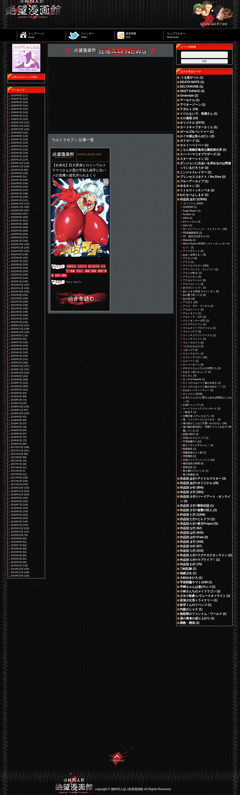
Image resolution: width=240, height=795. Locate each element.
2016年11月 (17, 491)
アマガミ (188, 302)
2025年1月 (16, 159)
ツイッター (87, 35)
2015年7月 (16, 545)
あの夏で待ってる (192, 294)
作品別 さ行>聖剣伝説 (194, 505)
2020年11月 (17, 329)
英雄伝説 (188, 467)
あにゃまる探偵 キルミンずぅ (199, 291)
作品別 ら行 (188, 550)
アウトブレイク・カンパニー (198, 269)
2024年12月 (17, 163)
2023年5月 (16, 227)
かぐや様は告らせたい (195, 136)
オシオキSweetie (192, 379)
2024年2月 (16, 197)
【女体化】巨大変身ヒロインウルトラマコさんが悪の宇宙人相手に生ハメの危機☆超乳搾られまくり (79, 170)
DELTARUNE (189, 86)
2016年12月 (17, 487)
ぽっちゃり (94, 266)
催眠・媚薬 (90, 271)
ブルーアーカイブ (192, 181)
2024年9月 (16, 173)
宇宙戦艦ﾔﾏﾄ (189, 441)
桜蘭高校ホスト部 (192, 452)
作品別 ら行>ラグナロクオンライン (203, 555)
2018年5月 (16, 430)
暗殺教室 (188, 448)
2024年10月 (17, 170)
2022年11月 (17, 247)
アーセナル (187, 100)
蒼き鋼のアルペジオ (194, 470)
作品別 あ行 (188, 199)
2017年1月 (16, 484)
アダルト (186, 109)
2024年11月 (17, 166)
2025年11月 (17, 126)
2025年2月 (16, 156)
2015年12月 (17, 528)
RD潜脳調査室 (190, 232)
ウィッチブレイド (192, 338)
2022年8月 (16, 257)
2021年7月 (16, 301)
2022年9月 (16, 254)
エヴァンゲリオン (192, 357)
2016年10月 (17, 494)
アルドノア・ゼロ (192, 316)
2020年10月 (17, 332)
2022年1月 (16, 281)
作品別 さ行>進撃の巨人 (196, 510)
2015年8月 (16, 542)
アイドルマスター (192, 265)
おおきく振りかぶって (195, 372)
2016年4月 (16, 515)
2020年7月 (16, 342)
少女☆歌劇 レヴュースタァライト (203, 595)
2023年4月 (16, 230)
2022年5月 (16, 268)
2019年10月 (17, 372)
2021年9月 (16, 295)
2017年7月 (16, 464)
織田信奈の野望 (191, 463)
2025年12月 (17, 122)
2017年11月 (17, 450)
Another (187, 214)
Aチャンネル (190, 221)
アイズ (186, 262)
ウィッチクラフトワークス (197, 335)
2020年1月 (16, 362)
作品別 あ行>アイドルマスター (200, 478)
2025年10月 (17, 129)
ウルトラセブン (74, 282)
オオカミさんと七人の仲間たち (200, 368)
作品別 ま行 (188, 541)
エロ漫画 (186, 118)
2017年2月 (16, 481)
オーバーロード (191, 364)
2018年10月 (17, 413)
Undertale (187, 95)
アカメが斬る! (190, 273)
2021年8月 (16, 298)
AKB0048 (188, 207)
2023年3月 (16, 234)
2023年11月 (17, 207)
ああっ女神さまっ (192, 254)
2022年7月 (16, 261)
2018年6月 (16, 427)
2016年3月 (16, 518)
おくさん (188, 375)
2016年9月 (16, 498)
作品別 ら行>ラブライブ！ (197, 559)
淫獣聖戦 (188, 456)
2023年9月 (16, 214)
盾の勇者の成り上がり (195, 618)
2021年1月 (16, 322)
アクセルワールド (192, 280)
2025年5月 (16, 146)
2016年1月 (16, 525)
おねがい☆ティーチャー (196, 390)
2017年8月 (16, 460)
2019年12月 (17, 366)
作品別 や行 (188, 546)
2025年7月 (16, 139)
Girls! (186, 225)
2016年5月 (16, 511)
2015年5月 (16, 552)
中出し (79, 271)
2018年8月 (16, 420)
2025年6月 (16, 142)
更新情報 (131, 35)
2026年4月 (16, 109)
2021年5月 (16, 308)
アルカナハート (191, 309)
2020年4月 (16, 352)
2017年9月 (16, 457)
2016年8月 (16, 501)
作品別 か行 (188, 487)
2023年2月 (16, 237)
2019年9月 (16, 376)
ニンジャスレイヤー (193, 172)
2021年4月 (16, 312)
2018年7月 (16, 423)
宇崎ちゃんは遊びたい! (195, 586)
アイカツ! (188, 258)
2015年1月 (16, 565)
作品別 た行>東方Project (197, 523)
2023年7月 (16, 220)
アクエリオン (190, 276)
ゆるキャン (187, 185)
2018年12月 (17, 406)
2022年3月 (16, 274)
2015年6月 (16, 548)
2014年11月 (17, 572)
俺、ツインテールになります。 (200, 419)
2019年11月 (17, 369)
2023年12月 (17, 203)
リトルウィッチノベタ (195, 190)
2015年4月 (16, 555)
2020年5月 (16, 349)
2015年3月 (16, 558)
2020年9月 (16, 335)
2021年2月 (16, 318)
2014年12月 (17, 569)
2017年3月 (16, 477)
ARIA (186, 218)
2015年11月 (17, 531)
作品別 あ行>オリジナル (196, 483)
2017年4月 (16, 474)
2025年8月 (16, 136)
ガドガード (187, 140)
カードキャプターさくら (196, 127)
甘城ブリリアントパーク (196, 459)
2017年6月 (16, 467)
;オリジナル (189, 203)
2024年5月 (16, 186)
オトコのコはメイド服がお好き (200, 382)
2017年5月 (16, 471)
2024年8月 (16, 176)
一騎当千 (188, 412)
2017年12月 (17, 447)
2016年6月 (16, 508)
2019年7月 (16, 383)
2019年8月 (16, 379)
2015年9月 (16, 538)
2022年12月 (17, 244)
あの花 (186, 298)
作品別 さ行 (188, 492)
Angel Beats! (190, 210)
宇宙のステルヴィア (194, 437)
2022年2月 (16, 278)
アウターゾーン (190, 104)
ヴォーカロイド (191, 342)
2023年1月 (16, 241)
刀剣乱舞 (186, 568)
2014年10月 (17, 575)
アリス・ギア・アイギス (196, 306)
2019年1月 (16, 403)
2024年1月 (16, 200)
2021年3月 (16, 315)
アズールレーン (191, 284)
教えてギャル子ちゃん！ (196, 445)
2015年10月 (17, 535)
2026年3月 (16, 112)
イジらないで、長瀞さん (196, 113)
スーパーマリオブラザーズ (198, 154)
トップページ (36, 35)
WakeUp (187, 240)
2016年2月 (16, 521)
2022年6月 (16, 264)
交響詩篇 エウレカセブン (196, 416)
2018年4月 (16, 433)
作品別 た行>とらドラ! (195, 519)
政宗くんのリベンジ (193, 604)
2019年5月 (16, 389)
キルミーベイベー (192, 145)
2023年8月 (16, 217)
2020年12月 (17, 325)
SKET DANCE (190, 91)
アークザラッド (191, 251)
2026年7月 (16, 99)
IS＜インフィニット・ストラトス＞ (202, 229)
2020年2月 (16, 359)
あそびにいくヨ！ (192, 287)
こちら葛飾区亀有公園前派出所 (201, 149)
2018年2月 (16, 440)
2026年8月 (16, 95)
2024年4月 (16, 190)
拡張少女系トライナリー (196, 600)
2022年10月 (17, 251)
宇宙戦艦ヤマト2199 (194, 582)
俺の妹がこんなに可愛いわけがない (202, 423)
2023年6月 (16, 224)
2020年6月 (16, 345)
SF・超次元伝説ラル (194, 236)
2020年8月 (16, 339)
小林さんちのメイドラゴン (198, 591)
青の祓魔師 (189, 474)
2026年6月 (16, 102)
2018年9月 (16, 416)
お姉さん (71, 266)
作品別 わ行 (188, 564)
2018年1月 (16, 444)
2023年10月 (17, 210)
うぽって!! (188, 350)
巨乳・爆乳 (60, 275)
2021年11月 (17, 288)
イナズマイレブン (192, 324)
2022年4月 (16, 271)
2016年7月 (16, 504)
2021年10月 (17, 291)
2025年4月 (16, 149)
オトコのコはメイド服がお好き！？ (202, 386)
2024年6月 (16, 183)
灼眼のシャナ (189, 609)
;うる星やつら (189, 77)
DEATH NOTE (190, 82)
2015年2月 (16, 562)
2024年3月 (16, 193)
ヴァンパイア (190, 331)
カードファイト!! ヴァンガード (200, 408)
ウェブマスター (176, 35)
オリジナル (187, 122)
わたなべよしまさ (192, 194)
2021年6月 (16, 305)
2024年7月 (16, 180)
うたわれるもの (191, 346)
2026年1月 (16, 119)
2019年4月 (16, 393)
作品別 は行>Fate (192, 537)
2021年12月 (17, 285)
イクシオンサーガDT (194, 320)
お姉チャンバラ (191, 404)
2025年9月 (16, 132)
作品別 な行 (188, 528)
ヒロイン (82, 266)
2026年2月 (16, 115)
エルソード (189, 360)
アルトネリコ (190, 313)
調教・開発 (187, 622)
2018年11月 (17, 410)
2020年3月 (16, 356)
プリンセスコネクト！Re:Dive (200, 176)
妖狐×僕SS (189, 434)
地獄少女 (186, 573)
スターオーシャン (192, 158)
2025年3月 (16, 153)
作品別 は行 (188, 532)
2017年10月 (17, 454)
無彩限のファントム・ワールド (201, 613)
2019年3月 (16, 396)
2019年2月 (16, 400)
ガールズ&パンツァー (194, 131)
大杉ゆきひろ (189, 577)
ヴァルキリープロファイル (197, 328)
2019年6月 (16, 386)
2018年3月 (16, 437)
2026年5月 (16, 105)
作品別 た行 (188, 514)
